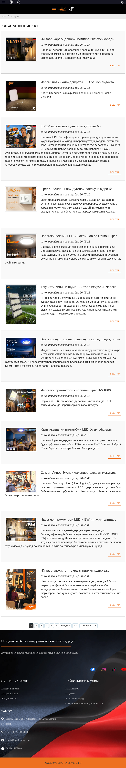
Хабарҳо (14, 16)
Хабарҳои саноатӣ (10, 693)
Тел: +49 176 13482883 (16, 732)
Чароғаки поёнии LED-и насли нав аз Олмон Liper (79, 236)
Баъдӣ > (65, 625)
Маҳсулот (70, 693)
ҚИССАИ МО (72, 688)
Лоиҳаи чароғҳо (9, 698)
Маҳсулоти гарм (54, 762)
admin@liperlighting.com (18, 740)
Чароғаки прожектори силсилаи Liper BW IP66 (76, 390)
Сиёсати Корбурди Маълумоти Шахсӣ (84, 703)
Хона (3, 16)
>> (75, 625)
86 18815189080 (14, 748)
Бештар (115, 65)
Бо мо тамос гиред (74, 698)
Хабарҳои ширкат (10, 688)
